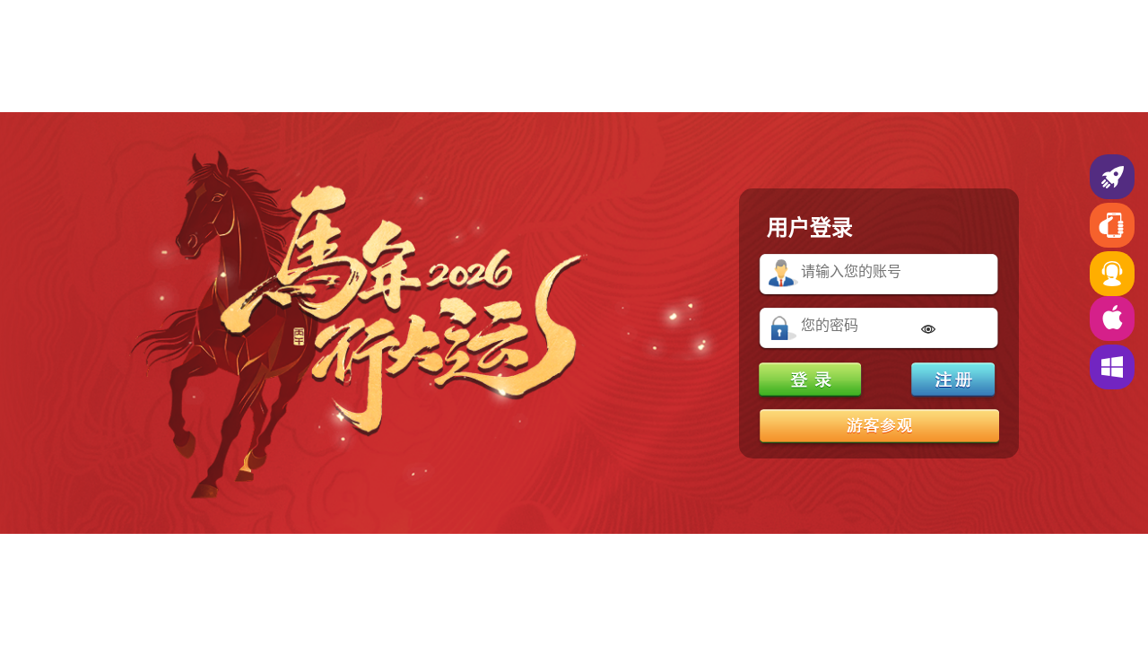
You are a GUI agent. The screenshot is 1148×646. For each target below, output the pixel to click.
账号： (784, 274)
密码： (784, 328)
